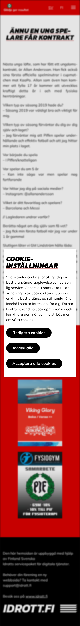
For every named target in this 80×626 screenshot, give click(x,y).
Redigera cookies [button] (28, 332)
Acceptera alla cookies (34, 363)
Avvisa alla (23, 348)
